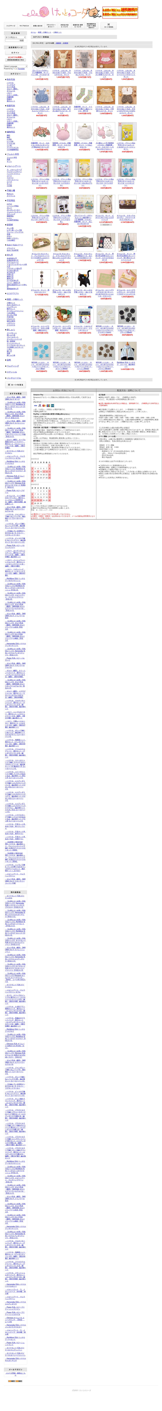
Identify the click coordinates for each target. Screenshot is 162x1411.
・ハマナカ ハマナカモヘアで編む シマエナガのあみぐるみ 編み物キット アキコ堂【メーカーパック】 (15, 818)
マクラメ (10, 177)
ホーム (33, 32)
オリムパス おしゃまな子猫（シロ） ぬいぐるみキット (62, 292)
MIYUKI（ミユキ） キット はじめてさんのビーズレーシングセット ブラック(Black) (126, 329)
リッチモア (11, 84)
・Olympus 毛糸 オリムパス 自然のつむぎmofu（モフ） (14, 1045)
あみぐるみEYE (12, 250)
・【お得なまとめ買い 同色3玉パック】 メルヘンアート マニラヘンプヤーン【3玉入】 (15, 596)
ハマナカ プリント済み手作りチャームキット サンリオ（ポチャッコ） (40, 217)
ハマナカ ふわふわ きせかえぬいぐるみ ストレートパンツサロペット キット (127, 73)
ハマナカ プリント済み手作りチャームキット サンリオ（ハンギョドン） (126, 182)
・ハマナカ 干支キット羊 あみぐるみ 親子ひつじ (16, 832)
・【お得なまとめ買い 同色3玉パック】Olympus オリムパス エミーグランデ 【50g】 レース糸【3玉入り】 (15, 977)
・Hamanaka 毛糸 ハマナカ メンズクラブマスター (15, 1326)
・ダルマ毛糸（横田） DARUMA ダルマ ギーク (15, 398)
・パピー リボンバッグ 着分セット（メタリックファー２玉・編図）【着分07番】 (15, 572)
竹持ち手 (10, 274)
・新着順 (65, 43)
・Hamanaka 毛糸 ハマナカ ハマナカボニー (15, 1285)
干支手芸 (10, 317)
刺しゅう (11, 329)
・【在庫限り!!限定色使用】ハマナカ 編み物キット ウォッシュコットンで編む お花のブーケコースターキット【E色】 (15, 857)
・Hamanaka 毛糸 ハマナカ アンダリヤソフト (15, 644)
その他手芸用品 (13, 220)
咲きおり (10, 193)
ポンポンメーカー (13, 210)
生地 (8, 234)
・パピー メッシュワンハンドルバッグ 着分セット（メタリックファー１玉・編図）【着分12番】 (15, 563)
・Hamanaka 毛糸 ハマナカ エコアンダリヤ (15, 1303)
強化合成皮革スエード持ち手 (17, 285)
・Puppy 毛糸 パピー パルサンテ (15, 659)
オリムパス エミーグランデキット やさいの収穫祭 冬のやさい (62, 328)
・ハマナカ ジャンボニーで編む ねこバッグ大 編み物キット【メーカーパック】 (15, 517)
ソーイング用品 (13, 206)
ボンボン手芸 (12, 315)
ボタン (9, 236)
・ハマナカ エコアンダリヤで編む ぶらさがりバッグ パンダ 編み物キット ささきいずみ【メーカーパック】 (16, 785)
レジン (9, 218)
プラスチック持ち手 (14, 268)
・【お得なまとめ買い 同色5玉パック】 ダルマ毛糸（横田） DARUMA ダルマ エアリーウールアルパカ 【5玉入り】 (15, 606)
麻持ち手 (10, 278)
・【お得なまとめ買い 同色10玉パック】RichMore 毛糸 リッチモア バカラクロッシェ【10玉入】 (15, 586)
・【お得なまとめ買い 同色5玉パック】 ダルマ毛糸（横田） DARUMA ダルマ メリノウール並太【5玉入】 (15, 625)
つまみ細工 (11, 240)
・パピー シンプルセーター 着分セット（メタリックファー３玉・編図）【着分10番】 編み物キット (15, 715)
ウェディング (13, 365)
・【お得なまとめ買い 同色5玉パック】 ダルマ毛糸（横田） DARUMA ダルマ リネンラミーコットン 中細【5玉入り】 (15, 432)
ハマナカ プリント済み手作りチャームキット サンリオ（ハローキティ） (40, 182)
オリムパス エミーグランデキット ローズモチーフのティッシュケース (126, 292)
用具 (8, 159)
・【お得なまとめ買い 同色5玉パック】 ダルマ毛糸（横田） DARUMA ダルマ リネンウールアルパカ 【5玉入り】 (15, 684)
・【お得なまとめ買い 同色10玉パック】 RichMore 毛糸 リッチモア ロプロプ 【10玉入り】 (15, 469)
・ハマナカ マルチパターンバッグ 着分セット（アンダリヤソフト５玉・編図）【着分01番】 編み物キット (15, 704)
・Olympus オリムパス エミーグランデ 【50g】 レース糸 (15, 1319)
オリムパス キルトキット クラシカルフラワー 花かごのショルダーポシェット (62, 256)
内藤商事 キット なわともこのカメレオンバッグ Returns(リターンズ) (40, 145)
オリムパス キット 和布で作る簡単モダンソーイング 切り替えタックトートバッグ (126, 256)
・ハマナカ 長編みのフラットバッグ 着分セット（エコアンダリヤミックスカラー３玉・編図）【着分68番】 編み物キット (15, 1022)
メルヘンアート (14, 166)
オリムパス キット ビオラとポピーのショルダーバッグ (104, 217)
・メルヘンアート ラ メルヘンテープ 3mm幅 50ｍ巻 (15, 1332)
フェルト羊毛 (13, 154)
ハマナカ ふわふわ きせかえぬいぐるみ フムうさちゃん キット (62, 72)
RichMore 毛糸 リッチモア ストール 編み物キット (126, 364)
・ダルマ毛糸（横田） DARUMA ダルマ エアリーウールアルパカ (15, 509)
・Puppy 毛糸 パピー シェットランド (15, 1343)
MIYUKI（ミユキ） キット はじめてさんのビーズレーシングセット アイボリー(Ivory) (105, 329)
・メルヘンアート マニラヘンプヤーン (15, 875)
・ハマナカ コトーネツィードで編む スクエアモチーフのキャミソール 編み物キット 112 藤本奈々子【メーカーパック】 (15, 764)
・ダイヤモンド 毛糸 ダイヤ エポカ (14, 897)
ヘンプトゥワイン (13, 173)
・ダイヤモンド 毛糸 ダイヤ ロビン (14, 452)
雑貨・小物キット (15, 299)
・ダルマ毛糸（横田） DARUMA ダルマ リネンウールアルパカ (15, 665)
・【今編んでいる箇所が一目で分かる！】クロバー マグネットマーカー (15, 533)
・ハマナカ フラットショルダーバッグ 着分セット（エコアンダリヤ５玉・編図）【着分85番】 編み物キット (15, 1277)
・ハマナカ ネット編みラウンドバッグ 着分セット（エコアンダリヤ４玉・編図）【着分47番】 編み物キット (15, 1102)
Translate (21, 68)
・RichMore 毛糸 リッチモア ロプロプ (15, 462)
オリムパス (11, 91)
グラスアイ (11, 248)
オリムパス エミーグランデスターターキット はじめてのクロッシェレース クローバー (105, 293)
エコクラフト (13, 293)
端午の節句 (11, 321)
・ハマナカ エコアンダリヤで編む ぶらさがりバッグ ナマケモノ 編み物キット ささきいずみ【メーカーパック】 (16, 807)
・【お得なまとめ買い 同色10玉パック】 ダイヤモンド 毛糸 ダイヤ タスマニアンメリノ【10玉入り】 (15, 941)
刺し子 (9, 351)
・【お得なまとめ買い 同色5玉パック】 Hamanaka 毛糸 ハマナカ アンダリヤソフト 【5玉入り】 (15, 651)
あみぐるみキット (13, 304)
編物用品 (11, 131)
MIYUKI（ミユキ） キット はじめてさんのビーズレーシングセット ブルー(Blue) (40, 365)
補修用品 (10, 216)
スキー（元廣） (13, 95)
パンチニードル (14, 377)
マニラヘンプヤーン (14, 171)
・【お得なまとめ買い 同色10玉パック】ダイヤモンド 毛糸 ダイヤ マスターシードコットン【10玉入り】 (15, 967)
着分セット (11, 101)
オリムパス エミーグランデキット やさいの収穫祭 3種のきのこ (40, 328)
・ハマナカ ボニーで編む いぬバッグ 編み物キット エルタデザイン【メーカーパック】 (15, 733)
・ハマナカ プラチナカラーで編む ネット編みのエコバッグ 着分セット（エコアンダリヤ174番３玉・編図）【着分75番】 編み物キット (15, 1128)
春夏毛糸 (11, 105)
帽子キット (11, 308)
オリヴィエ (11, 196)
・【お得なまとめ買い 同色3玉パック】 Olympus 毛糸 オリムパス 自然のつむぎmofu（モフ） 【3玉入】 (15, 1054)
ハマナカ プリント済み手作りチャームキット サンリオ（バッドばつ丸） (62, 218)
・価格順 (57, 43)
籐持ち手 (10, 276)
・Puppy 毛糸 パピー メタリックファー (15, 546)
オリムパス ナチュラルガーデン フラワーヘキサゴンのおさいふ (126, 217)
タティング (11, 214)
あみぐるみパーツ (15, 244)
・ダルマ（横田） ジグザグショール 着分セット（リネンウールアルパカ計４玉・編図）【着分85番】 (15, 694)
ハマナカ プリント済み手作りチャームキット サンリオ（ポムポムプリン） (83, 182)
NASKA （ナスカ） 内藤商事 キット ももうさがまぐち (62, 145)
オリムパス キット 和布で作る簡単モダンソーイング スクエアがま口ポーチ (104, 256)
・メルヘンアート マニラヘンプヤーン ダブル (15, 457)
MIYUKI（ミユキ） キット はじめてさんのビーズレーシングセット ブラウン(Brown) (105, 365)
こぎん (9, 349)
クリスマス (11, 325)
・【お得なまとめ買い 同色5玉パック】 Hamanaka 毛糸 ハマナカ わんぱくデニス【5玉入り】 (15, 913)
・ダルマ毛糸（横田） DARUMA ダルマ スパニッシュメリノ (15, 423)
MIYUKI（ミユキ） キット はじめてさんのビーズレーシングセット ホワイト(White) (62, 365)
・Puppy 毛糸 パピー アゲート (15, 491)
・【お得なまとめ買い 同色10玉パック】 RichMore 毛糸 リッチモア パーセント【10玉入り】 (15, 922)
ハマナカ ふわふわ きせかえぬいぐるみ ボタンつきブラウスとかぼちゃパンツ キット (126, 109)
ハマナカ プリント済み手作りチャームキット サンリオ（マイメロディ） (104, 182)
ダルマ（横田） (13, 89)
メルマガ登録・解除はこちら (15, 1374)
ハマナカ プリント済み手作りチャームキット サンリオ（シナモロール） (62, 182)
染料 (9, 359)
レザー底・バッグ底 (14, 230)
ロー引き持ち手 (13, 280)
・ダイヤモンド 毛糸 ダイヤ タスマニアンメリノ (14, 1349)
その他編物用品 (13, 149)
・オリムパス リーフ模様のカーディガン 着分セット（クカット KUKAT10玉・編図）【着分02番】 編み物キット (15, 499)
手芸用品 (11, 200)
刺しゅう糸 (11, 335)
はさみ (9, 204)
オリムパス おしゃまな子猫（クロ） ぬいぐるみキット (83, 292)
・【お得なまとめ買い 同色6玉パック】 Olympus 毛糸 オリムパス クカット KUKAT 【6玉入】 (15, 484)
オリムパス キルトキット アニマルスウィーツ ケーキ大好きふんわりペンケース (41, 256)
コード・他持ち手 (13, 282)
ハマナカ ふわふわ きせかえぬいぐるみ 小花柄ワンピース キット (104, 108)
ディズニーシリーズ (14, 339)
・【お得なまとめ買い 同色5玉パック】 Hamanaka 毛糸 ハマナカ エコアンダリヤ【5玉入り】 (15, 958)
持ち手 (10, 254)
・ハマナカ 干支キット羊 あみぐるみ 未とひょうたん (16, 826)
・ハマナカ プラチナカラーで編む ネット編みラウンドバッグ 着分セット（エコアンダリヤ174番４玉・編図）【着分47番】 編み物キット (15, 1153)
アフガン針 (11, 143)
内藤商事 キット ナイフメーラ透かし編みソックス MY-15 (83, 108)
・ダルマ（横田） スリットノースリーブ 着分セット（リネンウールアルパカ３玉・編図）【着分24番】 (15, 673)
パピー (9, 93)
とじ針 (9, 145)
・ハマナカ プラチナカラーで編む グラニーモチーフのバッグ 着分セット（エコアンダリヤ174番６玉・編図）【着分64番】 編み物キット (15, 1115)
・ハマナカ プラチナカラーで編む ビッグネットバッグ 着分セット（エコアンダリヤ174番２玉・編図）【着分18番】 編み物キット (15, 1140)
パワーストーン (13, 179)
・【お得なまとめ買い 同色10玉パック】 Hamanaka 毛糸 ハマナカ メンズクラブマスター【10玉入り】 (15, 904)
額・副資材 (11, 341)
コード (9, 175)
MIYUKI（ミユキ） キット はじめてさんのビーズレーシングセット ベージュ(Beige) (83, 365)
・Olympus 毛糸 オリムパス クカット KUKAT (14, 477)
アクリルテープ (13, 262)
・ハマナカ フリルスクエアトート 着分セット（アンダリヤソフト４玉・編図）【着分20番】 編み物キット (15, 753)
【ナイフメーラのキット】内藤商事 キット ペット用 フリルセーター (40, 73)
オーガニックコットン (15, 310)
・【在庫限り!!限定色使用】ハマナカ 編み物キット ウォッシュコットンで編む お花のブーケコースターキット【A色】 (15, 846)
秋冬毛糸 (11, 79)
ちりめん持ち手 (13, 270)
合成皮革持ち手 (13, 260)
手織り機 (11, 190)
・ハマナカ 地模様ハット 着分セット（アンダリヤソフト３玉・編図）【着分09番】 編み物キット (16, 742)
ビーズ (9, 181)
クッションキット (13, 343)
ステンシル (12, 371)
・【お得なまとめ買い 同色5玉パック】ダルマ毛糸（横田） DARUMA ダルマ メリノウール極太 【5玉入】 (15, 636)
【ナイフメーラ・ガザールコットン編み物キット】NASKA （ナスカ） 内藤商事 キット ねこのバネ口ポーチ (83, 219)
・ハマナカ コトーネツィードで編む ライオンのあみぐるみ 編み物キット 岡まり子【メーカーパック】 (15, 774)
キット (9, 161)
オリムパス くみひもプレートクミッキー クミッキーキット (83, 328)
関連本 (9, 99)
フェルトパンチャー (14, 212)
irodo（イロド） (13, 238)
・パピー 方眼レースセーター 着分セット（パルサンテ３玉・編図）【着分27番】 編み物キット (15, 724)
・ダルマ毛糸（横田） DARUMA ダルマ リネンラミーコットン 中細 (15, 881)
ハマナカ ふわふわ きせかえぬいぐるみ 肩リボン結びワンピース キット (62, 109)
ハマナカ (10, 82)
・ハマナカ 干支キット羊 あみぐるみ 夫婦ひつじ (16, 837)
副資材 (10, 224)
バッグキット (12, 306)
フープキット (12, 333)
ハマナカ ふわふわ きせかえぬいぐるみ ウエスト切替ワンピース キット (104, 73)
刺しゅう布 (11, 355)
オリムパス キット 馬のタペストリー (40, 291)
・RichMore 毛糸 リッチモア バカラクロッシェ (15, 579)
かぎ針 (9, 139)
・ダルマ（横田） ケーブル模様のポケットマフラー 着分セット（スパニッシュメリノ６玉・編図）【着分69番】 (15, 443)
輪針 (8, 137)
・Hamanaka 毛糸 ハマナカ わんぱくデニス (15, 1359)
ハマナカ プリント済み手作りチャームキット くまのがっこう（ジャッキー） (126, 146)
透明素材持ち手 (13, 288)
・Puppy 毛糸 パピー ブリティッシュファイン (15, 1308)
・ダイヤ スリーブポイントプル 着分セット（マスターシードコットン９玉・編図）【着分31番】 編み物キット (15, 999)
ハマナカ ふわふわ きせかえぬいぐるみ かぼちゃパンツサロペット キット (40, 109)
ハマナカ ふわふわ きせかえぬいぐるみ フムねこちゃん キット (83, 72)
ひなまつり (11, 319)
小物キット (11, 302)
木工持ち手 (11, 272)
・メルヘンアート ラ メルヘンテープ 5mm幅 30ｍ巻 (15, 1291)
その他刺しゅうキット (15, 347)
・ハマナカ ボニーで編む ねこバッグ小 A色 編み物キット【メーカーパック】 (15, 525)
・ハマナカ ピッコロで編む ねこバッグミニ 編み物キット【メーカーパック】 (15, 540)
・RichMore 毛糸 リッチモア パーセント (15, 1338)
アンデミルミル (13, 147)
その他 (9, 185)
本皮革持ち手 (12, 258)
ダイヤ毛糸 (11, 87)
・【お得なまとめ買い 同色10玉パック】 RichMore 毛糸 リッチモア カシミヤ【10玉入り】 (15, 405)
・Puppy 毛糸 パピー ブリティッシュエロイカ (15, 1313)
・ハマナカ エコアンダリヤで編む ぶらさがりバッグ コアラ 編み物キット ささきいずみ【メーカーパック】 (16, 796)
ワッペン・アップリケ (15, 232)
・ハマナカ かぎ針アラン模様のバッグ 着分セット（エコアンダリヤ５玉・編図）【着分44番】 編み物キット (15, 1010)
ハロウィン (11, 323)
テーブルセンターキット (16, 345)
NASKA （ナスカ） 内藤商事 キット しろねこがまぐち (83, 145)
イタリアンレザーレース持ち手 (17, 265)
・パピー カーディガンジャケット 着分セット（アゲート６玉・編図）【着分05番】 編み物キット (15, 553)
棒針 (8, 135)
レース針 (10, 141)
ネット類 (10, 228)
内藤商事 (10, 97)
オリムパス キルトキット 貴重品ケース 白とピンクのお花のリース (83, 255)
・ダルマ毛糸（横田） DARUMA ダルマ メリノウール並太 (15, 615)
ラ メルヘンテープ (14, 169)
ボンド (9, 208)
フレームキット (13, 337)
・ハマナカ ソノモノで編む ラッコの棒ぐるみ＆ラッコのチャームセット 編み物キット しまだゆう (15, 867)
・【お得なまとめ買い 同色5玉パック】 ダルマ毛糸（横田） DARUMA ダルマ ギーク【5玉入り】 (15, 414)
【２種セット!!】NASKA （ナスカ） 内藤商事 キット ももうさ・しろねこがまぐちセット (104, 146)
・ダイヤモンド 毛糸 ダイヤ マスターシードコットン (15, 1354)
